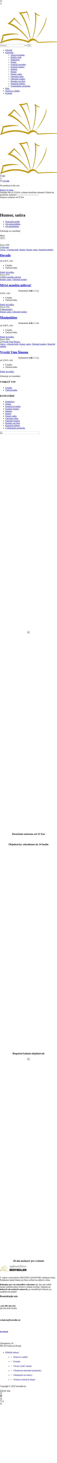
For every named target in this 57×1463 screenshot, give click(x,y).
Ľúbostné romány (18, 79)
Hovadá (5, 255)
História (14, 69)
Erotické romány (18, 67)
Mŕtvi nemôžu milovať (15, 285)
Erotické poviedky (18, 64)
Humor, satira (16, 74)
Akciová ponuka (18, 55)
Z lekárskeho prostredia (20, 86)
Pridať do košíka (7, 272)
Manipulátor (8, 317)
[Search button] (29, 45)
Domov (3, 205)
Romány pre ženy (18, 81)
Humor (14, 72)
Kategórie (9, 52)
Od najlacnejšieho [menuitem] (12, 224)
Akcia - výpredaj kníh (9, 250)
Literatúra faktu (17, 76)
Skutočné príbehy (18, 84)
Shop (10, 205)
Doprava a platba (12, 91)
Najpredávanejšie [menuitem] (12, 222)
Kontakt (8, 93)
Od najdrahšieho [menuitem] (12, 226)
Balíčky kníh (16, 57)
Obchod (8, 50)
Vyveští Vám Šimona (14, 352)
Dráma (13, 62)
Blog (7, 88)
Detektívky (15, 60)
